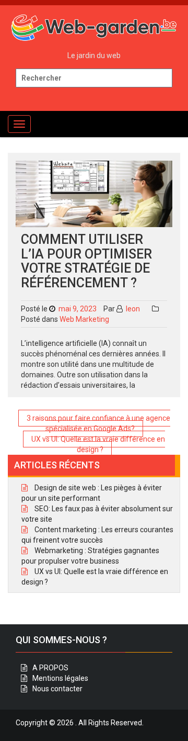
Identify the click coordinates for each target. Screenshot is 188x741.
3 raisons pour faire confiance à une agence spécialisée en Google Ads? (98, 423)
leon (132, 309)
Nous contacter (57, 688)
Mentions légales (60, 678)
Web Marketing (84, 319)
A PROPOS (50, 668)
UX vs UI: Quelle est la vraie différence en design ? (98, 444)
